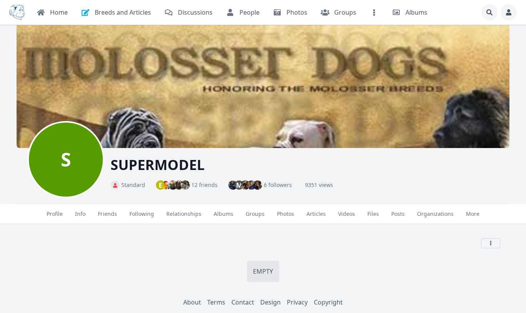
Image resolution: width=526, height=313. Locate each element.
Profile (55, 213)
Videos (346, 213)
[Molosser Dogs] (17, 12)
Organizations (435, 213)
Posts (398, 213)
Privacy (297, 302)
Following (141, 213)
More (472, 213)
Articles (316, 213)
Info (80, 213)
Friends (107, 213)
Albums (223, 213)
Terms (216, 302)
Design (270, 302)
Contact (242, 302)
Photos (285, 213)
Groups (255, 213)
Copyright (328, 302)
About (192, 302)
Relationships (183, 213)
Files (373, 213)
